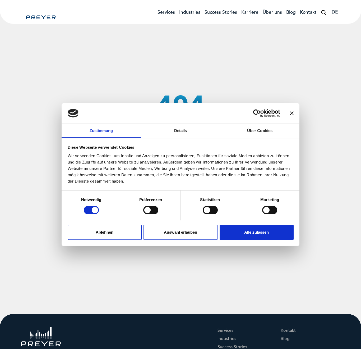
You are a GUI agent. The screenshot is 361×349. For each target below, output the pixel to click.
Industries (189, 12)
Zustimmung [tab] (101, 130)
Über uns (272, 12)
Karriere (249, 12)
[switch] (150, 210)
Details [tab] (180, 130)
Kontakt (308, 12)
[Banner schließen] (292, 113)
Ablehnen (104, 232)
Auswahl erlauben (180, 232)
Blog (291, 12)
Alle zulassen (256, 232)
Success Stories (221, 12)
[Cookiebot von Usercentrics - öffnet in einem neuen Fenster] (257, 113)
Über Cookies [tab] (259, 130)
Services (166, 12)
